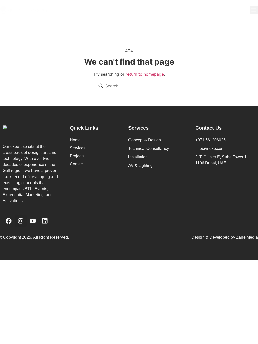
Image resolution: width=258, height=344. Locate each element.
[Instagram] (21, 221)
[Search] (100, 86)
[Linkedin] (45, 221)
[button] (254, 10)
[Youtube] (33, 221)
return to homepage (145, 74)
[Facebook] (9, 221)
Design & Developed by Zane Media (224, 237)
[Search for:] (129, 86)
